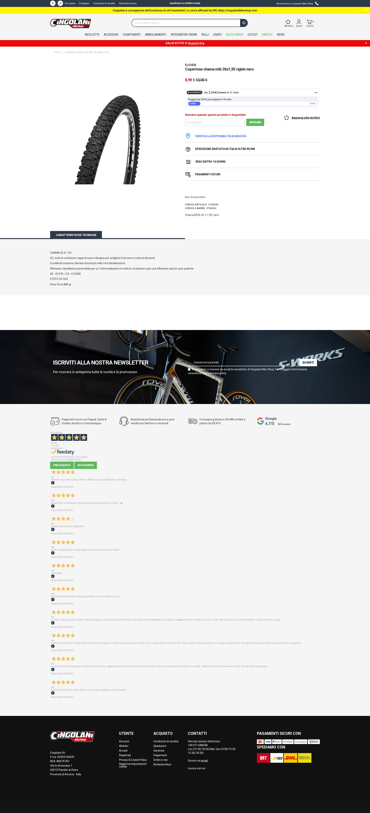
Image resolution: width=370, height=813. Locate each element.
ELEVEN (190, 65)
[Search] (243, 23)
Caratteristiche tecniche (76, 235)
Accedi (123, 750)
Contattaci (84, 3)
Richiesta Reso (162, 764)
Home (57, 52)
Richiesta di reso (128, 3)
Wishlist (123, 746)
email (204, 760)
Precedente (62, 465)
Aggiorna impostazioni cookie (133, 765)
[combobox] (189, 23)
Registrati (125, 755)
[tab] (76, 235)
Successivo (85, 465)
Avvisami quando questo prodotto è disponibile (215, 114)
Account (124, 741)
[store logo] (70, 23)
